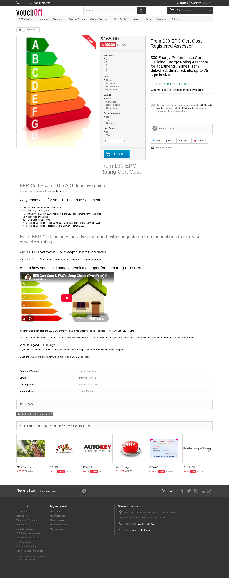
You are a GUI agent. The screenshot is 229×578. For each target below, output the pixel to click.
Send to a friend (164, 147)
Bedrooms (109, 55)
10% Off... (88, 467)
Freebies (58, 19)
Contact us (182, 3)
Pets (148, 19)
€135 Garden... (24, 467)
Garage (108, 95)
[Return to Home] (20, 30)
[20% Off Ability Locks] (64, 448)
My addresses (57, 520)
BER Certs (25, 19)
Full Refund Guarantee (28, 533)
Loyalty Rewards (25, 529)
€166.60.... (155, 467)
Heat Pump (110, 128)
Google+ (185, 140)
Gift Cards (120, 19)
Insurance (42, 19)
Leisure (135, 19)
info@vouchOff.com (140, 530)
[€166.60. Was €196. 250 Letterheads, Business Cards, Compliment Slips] (164, 448)
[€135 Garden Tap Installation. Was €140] (31, 448)
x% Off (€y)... (189, 467)
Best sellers (22, 516)
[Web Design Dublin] (131, 448)
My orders (55, 511)
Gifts (174, 19)
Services (161, 19)
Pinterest (201, 140)
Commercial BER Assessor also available (177, 90)
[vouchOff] (47, 12)
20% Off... (55, 467)
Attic (106, 76)
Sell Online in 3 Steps (27, 537)
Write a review (166, 128)
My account (58, 506)
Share (170, 140)
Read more (61, 191)
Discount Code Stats (27, 546)
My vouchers (56, 529)
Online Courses (99, 19)
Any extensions (112, 113)
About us (21, 524)
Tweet (158, 140)
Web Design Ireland (25, 559)
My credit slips (57, 516)
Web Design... (123, 467)
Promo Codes (77, 19)
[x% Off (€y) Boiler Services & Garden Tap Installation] (197, 448)
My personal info (58, 524)
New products (23, 511)
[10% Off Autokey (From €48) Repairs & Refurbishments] (98, 448)
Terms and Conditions (27, 520)
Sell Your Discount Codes (29, 551)
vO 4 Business (23, 542)
